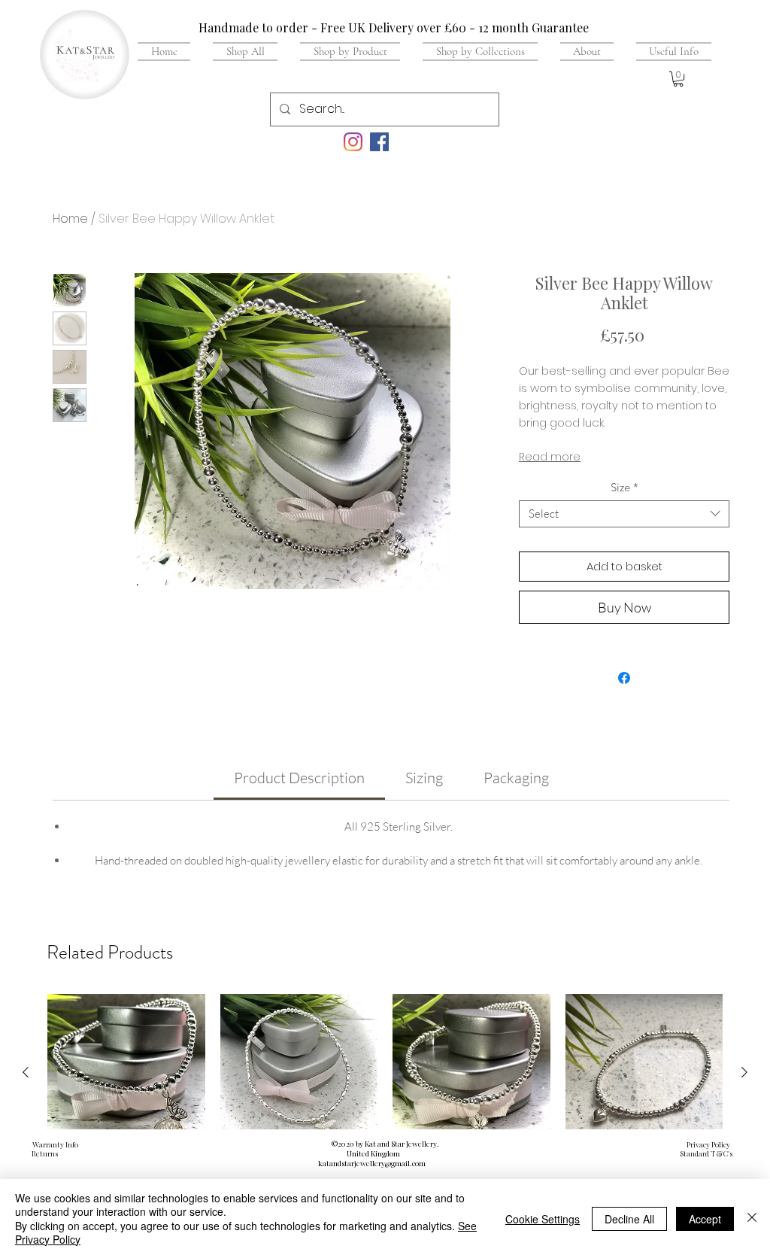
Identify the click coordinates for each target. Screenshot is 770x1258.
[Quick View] (126, 1073)
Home (70, 218)
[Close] (752, 1218)
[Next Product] (744, 1072)
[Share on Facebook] (624, 678)
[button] (668, 51)
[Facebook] (379, 141)
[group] (385, 1106)
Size (624, 487)
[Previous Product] (26, 1072)
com (419, 1163)
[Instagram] (353, 141)
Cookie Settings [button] (542, 1218)
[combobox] (624, 513)
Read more (550, 456)
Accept (705, 1218)
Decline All (629, 1218)
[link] (299, 777)
